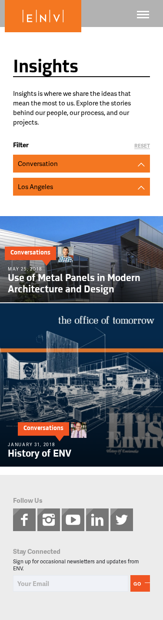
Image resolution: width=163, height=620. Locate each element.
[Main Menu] (143, 14)
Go (137, 583)
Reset (142, 146)
